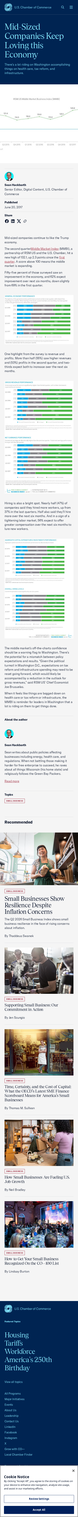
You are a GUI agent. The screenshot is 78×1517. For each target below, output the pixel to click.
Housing (17, 1335)
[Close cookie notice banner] (73, 1470)
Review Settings (39, 1499)
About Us (10, 1410)
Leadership (12, 1416)
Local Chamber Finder (18, 1454)
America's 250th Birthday (28, 1364)
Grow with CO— (15, 1449)
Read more (12, 781)
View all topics (14, 1382)
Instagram (11, 1438)
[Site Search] (63, 7)
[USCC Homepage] (39, 1309)
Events (9, 1404)
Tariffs (14, 1343)
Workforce (20, 1351)
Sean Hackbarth (15, 185)
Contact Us (12, 1421)
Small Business (14, 801)
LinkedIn (10, 1427)
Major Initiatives (14, 1399)
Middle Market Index (44, 249)
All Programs (12, 1393)
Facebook (11, 1432)
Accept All (39, 1509)
